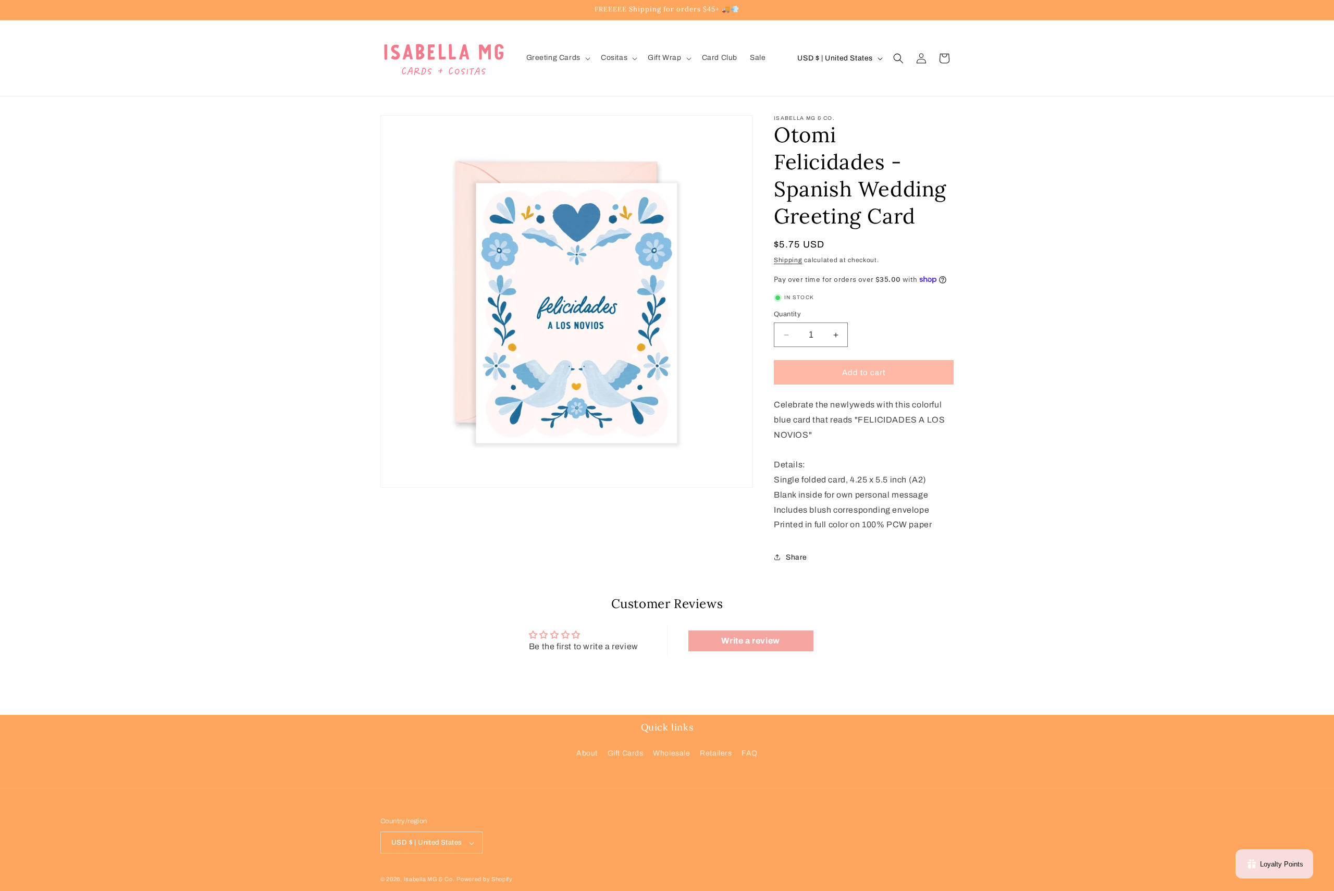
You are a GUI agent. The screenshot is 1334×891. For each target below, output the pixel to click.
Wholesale (671, 753)
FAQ (750, 753)
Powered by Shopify (484, 879)
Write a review (750, 640)
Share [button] (796, 557)
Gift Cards (626, 753)
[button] (557, 58)
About (587, 753)
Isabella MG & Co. (429, 879)
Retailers (716, 753)
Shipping (788, 260)
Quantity (787, 314)
